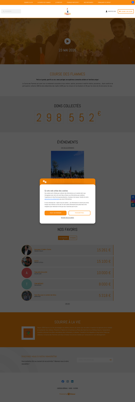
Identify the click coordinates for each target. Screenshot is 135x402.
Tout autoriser (55, 213)
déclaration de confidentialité (52, 199)
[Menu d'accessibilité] (133, 2)
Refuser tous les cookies (67, 217)
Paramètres (79, 213)
